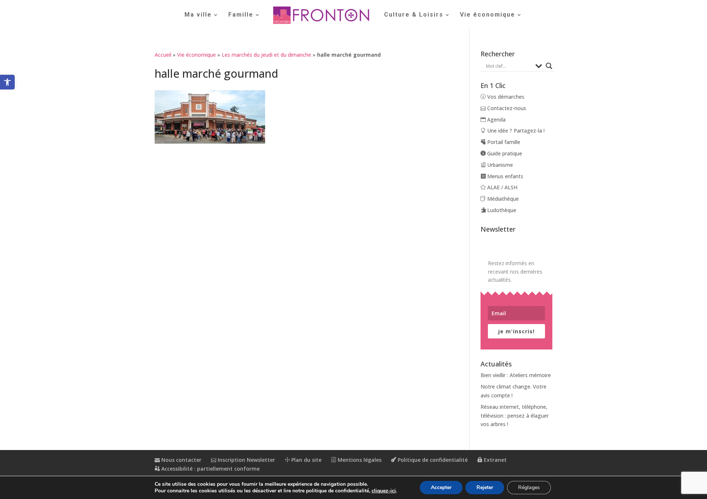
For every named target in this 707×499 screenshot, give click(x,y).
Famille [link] (240, 15)
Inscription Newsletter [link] (245, 459)
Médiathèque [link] (502, 198)
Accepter (441, 487)
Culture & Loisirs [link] (413, 15)
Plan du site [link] (305, 459)
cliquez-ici (384, 491)
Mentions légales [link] (358, 459)
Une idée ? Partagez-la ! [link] (515, 130)
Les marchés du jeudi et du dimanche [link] (266, 54)
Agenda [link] (496, 119)
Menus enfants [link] (504, 176)
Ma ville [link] (198, 15)
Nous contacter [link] (180, 459)
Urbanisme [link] (499, 164)
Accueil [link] (163, 54)
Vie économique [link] (487, 15)
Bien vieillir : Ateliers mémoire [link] (516, 375)
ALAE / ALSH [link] (501, 187)
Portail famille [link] (503, 141)
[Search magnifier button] (549, 66)
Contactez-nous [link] (506, 108)
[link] (7, 82)
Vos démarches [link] (505, 96)
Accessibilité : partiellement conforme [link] (210, 468)
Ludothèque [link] (501, 210)
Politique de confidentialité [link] (432, 459)
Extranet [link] (494, 459)
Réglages (529, 487)
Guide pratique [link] (504, 153)
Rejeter (484, 487)
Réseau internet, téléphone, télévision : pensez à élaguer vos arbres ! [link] (515, 415)
